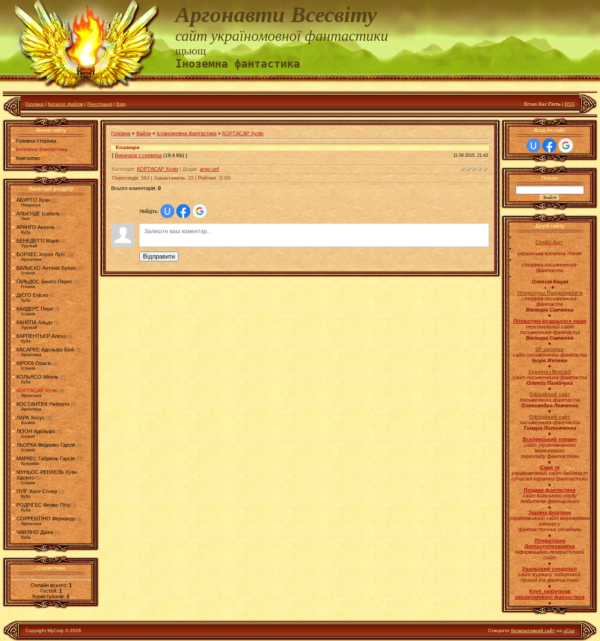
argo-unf (209, 169)
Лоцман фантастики (550, 490)
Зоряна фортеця (549, 512)
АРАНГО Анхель (35, 227)
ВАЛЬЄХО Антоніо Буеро (46, 268)
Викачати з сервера (138, 155)
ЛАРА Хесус (30, 417)
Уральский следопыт (549, 569)
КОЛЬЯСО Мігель (37, 377)
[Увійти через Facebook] (183, 211)
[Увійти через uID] (167, 211)
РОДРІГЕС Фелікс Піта (43, 505)
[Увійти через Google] (199, 211)
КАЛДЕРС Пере (34, 309)
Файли (143, 133)
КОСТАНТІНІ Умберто (42, 404)
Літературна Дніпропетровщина (550, 543)
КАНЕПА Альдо (34, 322)
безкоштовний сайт (533, 630)
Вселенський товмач (550, 439)
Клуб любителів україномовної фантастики (550, 594)
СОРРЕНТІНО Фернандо (45, 518)
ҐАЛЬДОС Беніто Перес (44, 281)
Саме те (550, 467)
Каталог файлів (65, 104)
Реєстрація (99, 104)
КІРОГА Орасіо (34, 363)
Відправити (159, 256)
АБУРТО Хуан (33, 200)
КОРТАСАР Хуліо (37, 390)
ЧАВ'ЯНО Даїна (34, 532)
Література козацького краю (549, 321)
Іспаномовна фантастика (187, 133)
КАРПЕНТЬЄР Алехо (41, 336)
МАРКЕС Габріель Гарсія (45, 458)
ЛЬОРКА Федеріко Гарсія (45, 445)
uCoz (569, 630)
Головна (34, 104)
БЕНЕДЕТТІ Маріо (38, 241)
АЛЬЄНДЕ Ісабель (38, 213)
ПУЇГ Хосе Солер (36, 491)
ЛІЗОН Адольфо (35, 431)
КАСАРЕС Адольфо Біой (45, 349)
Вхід (121, 104)
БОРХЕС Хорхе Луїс (40, 254)
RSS (570, 104)
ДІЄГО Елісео (32, 295)
